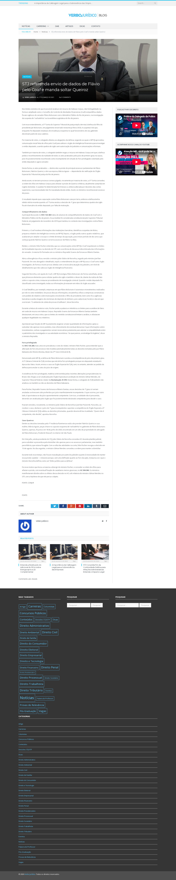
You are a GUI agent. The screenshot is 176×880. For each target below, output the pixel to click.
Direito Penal (49, 667)
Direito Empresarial (31, 655)
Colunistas (49, 606)
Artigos (69, 26)
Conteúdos (26, 619)
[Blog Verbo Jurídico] (88, 14)
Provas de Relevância (32, 705)
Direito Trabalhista (31, 684)
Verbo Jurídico (30, 97)
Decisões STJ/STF (42, 619)
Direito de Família (28, 638)
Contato (95, 26)
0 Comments (66, 97)
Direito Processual (31, 677)
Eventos (49, 691)
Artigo (23, 606)
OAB (57, 26)
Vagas (42, 711)
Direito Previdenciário (27, 672)
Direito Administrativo (34, 625)
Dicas (82, 26)
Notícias (26, 26)
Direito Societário (51, 678)
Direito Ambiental (29, 632)
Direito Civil (49, 632)
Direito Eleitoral (29, 649)
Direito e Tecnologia (31, 661)
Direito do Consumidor (33, 643)
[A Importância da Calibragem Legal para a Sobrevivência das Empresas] (64, 553)
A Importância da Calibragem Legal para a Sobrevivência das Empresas (64, 3)
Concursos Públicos (33, 613)
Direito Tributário (31, 690)
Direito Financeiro (29, 667)
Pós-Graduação (28, 711)
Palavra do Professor (45, 698)
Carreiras (41, 26)
